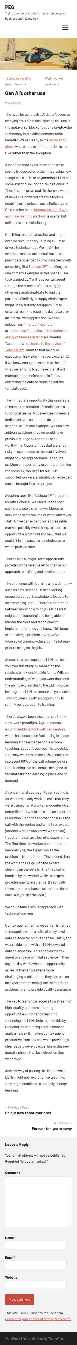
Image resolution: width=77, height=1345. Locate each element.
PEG (9, 7)
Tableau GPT (38, 266)
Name (10, 1238)
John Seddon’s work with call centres (36, 729)
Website (11, 1277)
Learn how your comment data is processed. (38, 1319)
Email (10, 1257)
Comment (13, 1172)
